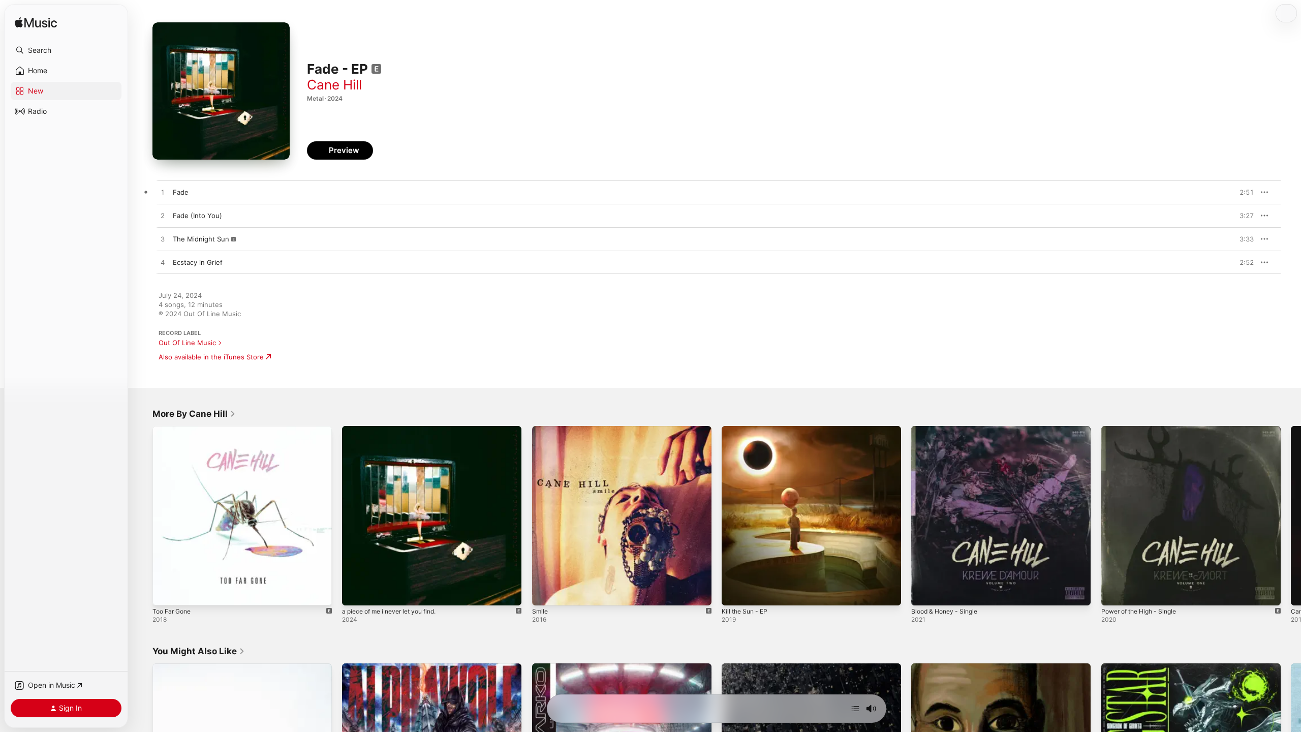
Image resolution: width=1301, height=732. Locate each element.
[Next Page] (1291, 516)
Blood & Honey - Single (947, 430)
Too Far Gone (174, 430)
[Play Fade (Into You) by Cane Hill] (162, 216)
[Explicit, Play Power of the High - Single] (1114, 592)
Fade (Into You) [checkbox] (197, 215)
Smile (540, 430)
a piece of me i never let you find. (395, 430)
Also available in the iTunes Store (211, 357)
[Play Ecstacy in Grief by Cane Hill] (162, 262)
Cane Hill (334, 85)
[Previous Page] (142, 516)
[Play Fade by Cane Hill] (162, 192)
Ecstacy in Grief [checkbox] (198, 262)
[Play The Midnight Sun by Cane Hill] (162, 239)
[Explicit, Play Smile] (544, 592)
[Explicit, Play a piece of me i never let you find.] (354, 592)
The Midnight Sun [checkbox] (201, 239)
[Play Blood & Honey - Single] (924, 592)
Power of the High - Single (1143, 430)
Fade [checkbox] (181, 192)
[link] (194, 413)
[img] (36, 23)
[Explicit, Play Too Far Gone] (165, 592)
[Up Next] (855, 709)
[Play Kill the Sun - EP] (734, 592)
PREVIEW (1242, 192)
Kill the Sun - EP (747, 430)
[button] (66, 50)
